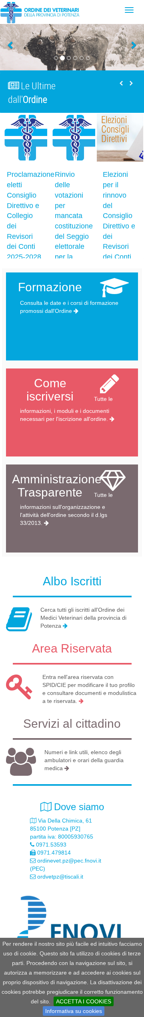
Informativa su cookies (73, 1011)
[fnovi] (72, 929)
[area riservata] (81, 701)
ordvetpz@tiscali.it (60, 876)
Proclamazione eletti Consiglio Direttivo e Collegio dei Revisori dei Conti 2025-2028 (30, 215)
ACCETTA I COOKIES (83, 1001)
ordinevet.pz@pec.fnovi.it (69, 860)
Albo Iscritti (72, 581)
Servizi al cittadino (72, 723)
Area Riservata (72, 648)
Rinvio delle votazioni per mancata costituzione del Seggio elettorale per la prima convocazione (77, 225)
